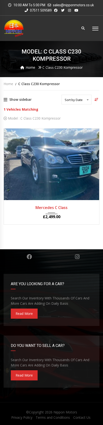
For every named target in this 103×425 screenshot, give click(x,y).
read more (24, 313)
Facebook (29, 257)
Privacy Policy (21, 417)
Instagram (77, 257)
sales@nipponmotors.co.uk (73, 5)
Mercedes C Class (51, 207)
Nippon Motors (65, 412)
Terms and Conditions (53, 417)
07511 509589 (40, 10)
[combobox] (77, 99)
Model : (34, 118)
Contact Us (82, 417)
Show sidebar (20, 99)
